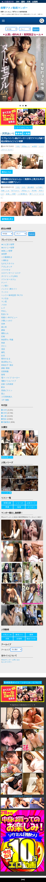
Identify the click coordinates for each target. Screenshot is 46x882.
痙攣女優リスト (7, 457)
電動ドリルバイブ (8, 381)
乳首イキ (5, 314)
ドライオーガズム (8, 279)
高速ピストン (6, 390)
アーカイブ (5, 650)
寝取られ (5, 333)
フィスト (5, 292)
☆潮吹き (5, 260)
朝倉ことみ (5, 190)
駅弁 (3, 387)
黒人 (3, 394)
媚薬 (3, 330)
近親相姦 (5, 371)
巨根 (3, 337)
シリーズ (19, 503)
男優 (7, 507)
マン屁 (4, 302)
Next (43, 69)
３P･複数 (5, 400)
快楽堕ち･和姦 (7, 340)
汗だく (4, 346)
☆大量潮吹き (22, 194)
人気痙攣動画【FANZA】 (22, 796)
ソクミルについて (23, 127)
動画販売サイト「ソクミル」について (22, 682)
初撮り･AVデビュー (9, 317)
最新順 (18, 133)
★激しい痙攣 (11, 194)
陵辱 (3, 375)
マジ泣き (5, 298)
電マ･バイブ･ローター (10, 378)
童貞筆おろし (6, 362)
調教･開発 (5, 368)
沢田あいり (26, 146)
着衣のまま (5, 359)
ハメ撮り (5, 286)
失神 (3, 324)
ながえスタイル (7, 263)
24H (17, 1)
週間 (23, 1)
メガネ (4, 305)
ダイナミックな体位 (9, 276)
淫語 (3, 349)
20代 (23, 187)
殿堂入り (19, 635)
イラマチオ (5, 270)
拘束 (3, 343)
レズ (3, 308)
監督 (19, 507)
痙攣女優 (7, 503)
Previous (3, 69)
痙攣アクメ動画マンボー (14, 7)
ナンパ (4, 282)
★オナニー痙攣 (7, 248)
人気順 (26, 133)
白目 (3, 356)
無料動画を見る (7, 219)
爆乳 (3, 352)
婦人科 (4, 327)
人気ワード (31, 503)
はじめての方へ (7, 662)
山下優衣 (39, 187)
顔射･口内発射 (7, 384)
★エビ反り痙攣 (7, 244)
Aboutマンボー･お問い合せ (11, 660)
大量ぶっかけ (6, 321)
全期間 (35, 1)
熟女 (5, 419)
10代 (18, 146)
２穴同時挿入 (6, 397)
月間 (28, 1)
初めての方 (31, 639)
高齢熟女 (6, 422)
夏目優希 (31, 187)
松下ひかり (16, 190)
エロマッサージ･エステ (11, 273)
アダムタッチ (6, 267)
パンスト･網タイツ (9, 289)
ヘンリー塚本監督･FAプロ (12, 295)
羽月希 (34, 190)
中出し (4, 311)
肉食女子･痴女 (7, 365)
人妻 (5, 416)
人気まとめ (7, 635)
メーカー (31, 507)
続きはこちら (6, 172)
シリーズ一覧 (6, 493)
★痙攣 (34, 146)
